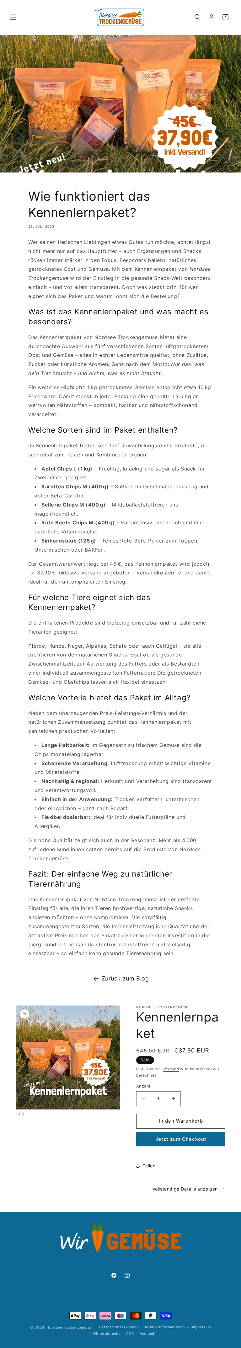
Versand (171, 1069)
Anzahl (143, 1085)
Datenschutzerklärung (119, 1327)
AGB (130, 1333)
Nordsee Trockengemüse (69, 1327)
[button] (13, 17)
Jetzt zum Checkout (180, 1139)
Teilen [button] (149, 1165)
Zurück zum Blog (125, 978)
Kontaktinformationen (165, 1327)
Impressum (201, 1327)
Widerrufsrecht (106, 1333)
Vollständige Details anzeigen (185, 1188)
